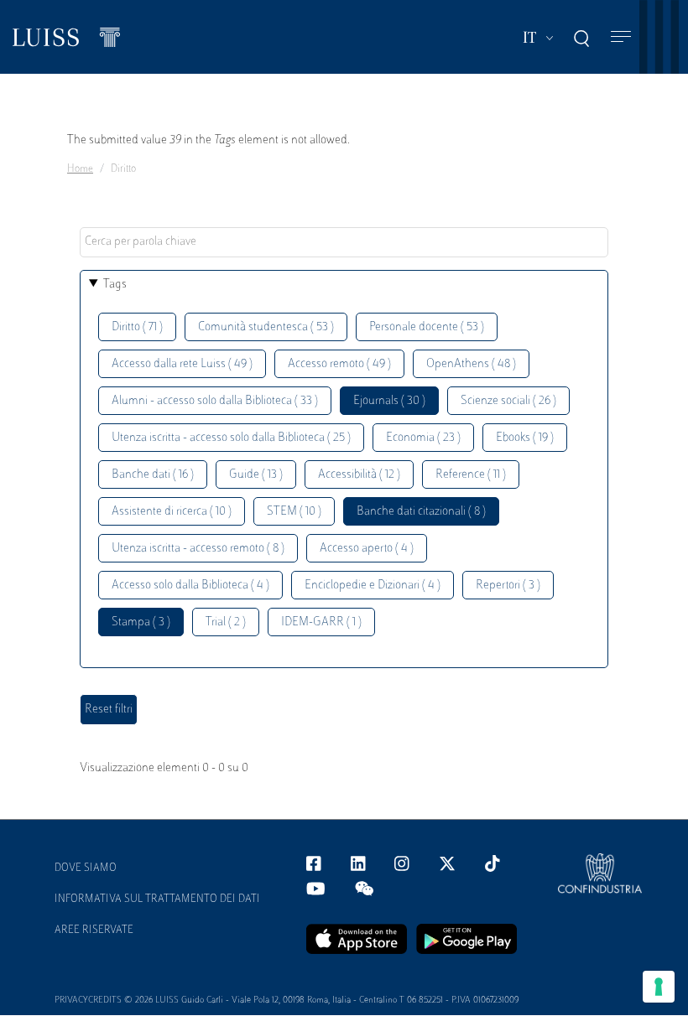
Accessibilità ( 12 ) (359, 475)
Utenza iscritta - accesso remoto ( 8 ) (198, 548)
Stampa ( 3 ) (141, 622)
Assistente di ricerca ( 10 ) (172, 511)
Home (80, 169)
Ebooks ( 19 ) (525, 438)
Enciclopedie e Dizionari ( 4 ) (372, 585)
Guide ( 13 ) (256, 475)
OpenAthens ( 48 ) (471, 364)
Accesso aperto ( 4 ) (367, 548)
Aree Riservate (94, 930)
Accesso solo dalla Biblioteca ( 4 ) (190, 585)
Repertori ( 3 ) (508, 585)
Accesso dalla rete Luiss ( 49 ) (182, 364)
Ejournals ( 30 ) (389, 401)
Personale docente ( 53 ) (426, 327)
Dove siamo (86, 868)
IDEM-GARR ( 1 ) (321, 622)
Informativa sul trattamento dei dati (157, 899)
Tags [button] (115, 284)
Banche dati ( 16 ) (153, 475)
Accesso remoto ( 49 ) (339, 364)
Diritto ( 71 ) (137, 327)
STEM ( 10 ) (294, 511)
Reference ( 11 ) (470, 475)
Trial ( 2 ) (226, 622)
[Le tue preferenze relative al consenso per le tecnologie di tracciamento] (659, 987)
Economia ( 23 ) (423, 438)
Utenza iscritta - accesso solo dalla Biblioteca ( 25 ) (231, 438)
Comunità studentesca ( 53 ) (266, 327)
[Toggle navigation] (621, 37)
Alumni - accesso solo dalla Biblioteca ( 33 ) (215, 401)
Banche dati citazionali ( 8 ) (421, 511)
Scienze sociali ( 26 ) (508, 401)
